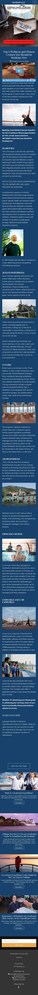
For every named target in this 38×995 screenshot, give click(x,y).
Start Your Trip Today (19, 766)
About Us (19, 957)
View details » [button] (19, 802)
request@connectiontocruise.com (20, 974)
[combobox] (19, 941)
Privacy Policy (19, 963)
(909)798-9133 (18, 2)
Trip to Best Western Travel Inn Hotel (19, 42)
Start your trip (19, 945)
